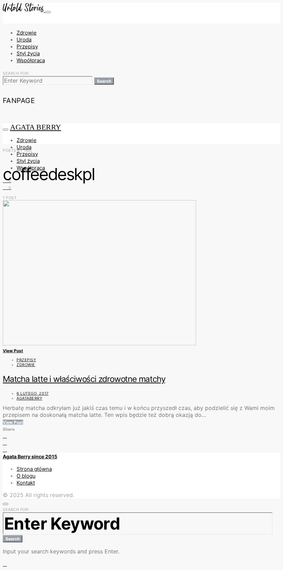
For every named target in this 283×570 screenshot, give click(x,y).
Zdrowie (27, 32)
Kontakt (26, 482)
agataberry (29, 398)
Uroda (24, 39)
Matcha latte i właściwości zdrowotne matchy (84, 379)
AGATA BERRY (35, 127)
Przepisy (27, 46)
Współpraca (31, 60)
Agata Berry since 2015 (30, 456)
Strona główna (34, 469)
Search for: (16, 73)
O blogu (26, 476)
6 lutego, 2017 (33, 393)
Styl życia (28, 53)
